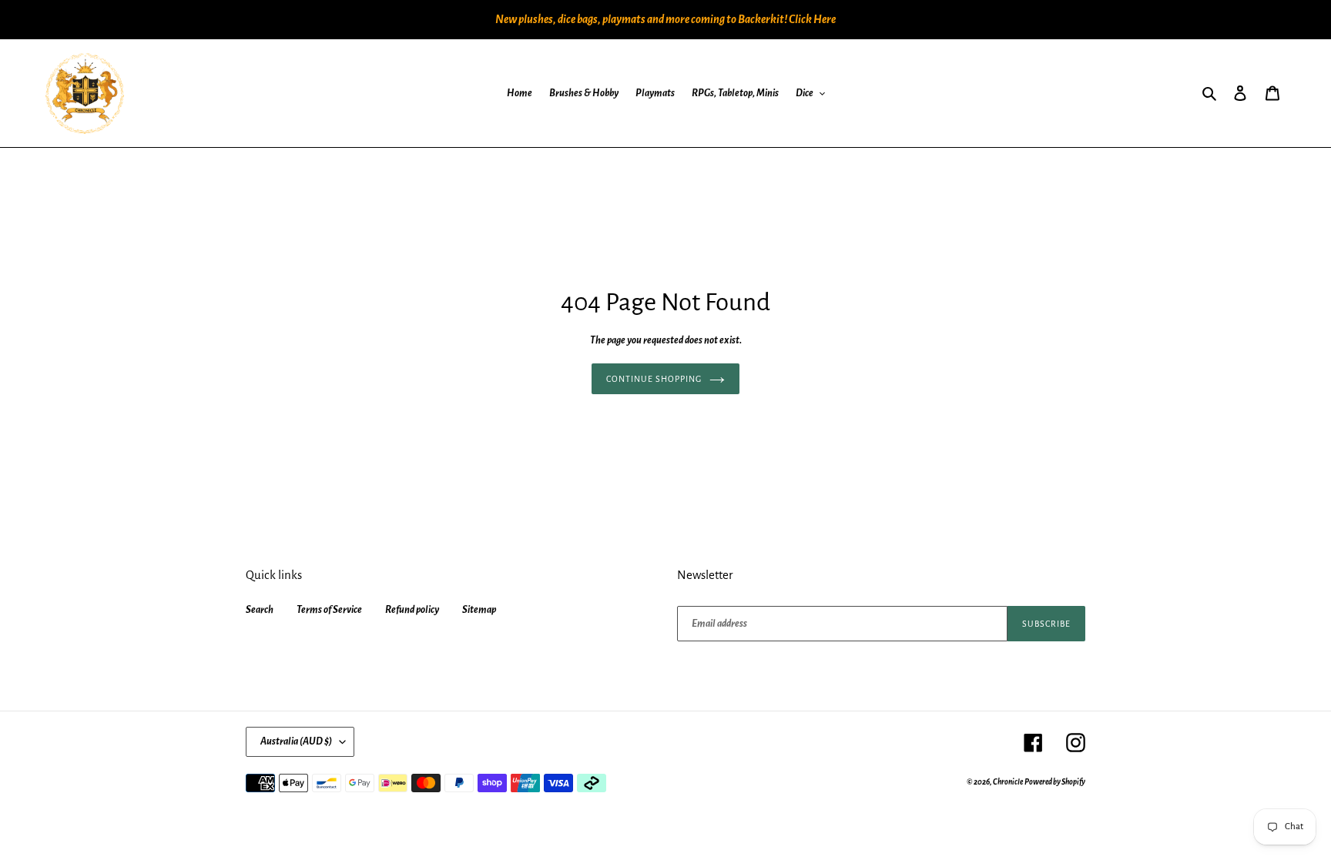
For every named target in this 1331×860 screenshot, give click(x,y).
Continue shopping (653, 378)
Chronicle (1008, 782)
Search (259, 609)
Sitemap (479, 609)
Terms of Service (329, 609)
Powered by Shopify (1054, 782)
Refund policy (412, 609)
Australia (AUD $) (296, 741)
